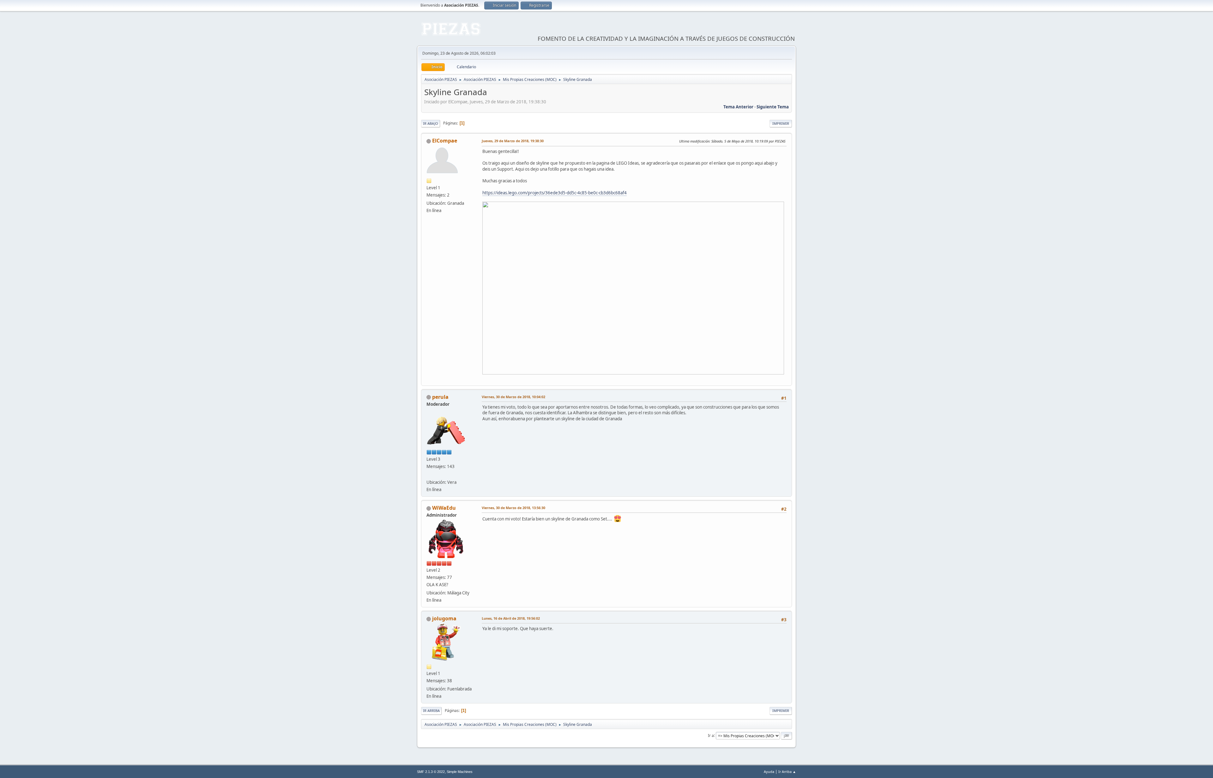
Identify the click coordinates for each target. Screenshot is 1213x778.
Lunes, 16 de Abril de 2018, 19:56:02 (511, 618)
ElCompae (444, 140)
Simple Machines (460, 772)
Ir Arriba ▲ (787, 771)
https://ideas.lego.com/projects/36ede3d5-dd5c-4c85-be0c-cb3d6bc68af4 (554, 193)
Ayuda (769, 771)
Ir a (711, 735)
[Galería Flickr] (428, 474)
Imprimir (780, 123)
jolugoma (444, 618)
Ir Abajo (430, 123)
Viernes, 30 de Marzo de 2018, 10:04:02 (513, 396)
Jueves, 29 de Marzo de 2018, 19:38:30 (513, 140)
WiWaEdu (444, 507)
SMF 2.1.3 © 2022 (431, 772)
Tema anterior (738, 107)
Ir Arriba (431, 710)
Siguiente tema (773, 107)
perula (440, 396)
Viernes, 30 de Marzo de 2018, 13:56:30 (513, 507)
